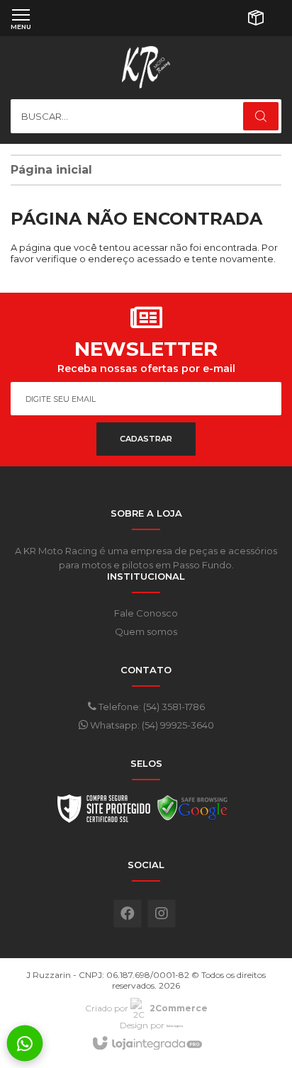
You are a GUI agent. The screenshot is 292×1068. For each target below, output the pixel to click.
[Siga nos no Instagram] (161, 913)
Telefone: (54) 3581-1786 (150, 706)
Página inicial (51, 169)
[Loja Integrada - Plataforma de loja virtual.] (146, 1043)
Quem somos (146, 631)
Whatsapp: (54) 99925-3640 (151, 725)
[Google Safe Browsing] (192, 812)
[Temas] (175, 1025)
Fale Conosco (146, 613)
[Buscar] (261, 116)
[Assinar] (146, 439)
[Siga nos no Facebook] (127, 913)
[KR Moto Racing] (146, 67)
